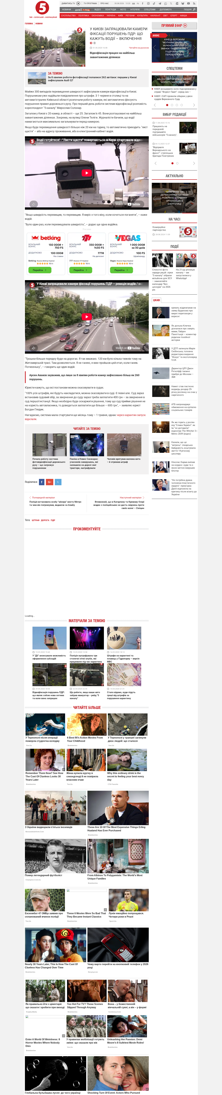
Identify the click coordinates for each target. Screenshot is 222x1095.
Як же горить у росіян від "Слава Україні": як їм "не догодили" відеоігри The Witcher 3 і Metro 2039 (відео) (184, 428)
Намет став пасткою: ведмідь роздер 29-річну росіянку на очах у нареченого (184, 390)
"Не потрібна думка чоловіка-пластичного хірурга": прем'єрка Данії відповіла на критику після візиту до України (184, 487)
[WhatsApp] (165, 3)
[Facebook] (142, 3)
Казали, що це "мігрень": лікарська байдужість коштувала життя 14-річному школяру (183, 448)
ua (133, 3)
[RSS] (194, 3)
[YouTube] (188, 3)
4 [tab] (182, 105)
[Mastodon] (177, 3)
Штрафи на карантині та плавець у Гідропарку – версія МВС (123, 658)
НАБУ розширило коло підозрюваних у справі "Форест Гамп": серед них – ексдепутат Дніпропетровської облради (175, 92)
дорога (45, 520)
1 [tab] (163, 62)
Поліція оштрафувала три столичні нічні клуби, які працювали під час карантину (86, 658)
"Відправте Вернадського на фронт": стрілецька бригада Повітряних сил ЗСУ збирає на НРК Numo (163, 154)
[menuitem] (66, 9)
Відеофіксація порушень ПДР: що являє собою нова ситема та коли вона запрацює (48, 695)
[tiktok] (154, 3)
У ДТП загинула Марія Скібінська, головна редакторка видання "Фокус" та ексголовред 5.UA (184, 354)
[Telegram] (160, 3)
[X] (171, 3)
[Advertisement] (87, 252)
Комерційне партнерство (159, 228)
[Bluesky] (183, 3)
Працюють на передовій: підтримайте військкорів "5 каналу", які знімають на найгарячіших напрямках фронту (165, 135)
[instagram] (148, 3)
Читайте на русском (139, 47)
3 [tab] (177, 105)
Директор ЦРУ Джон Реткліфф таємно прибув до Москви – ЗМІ (182, 372)
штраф (35, 520)
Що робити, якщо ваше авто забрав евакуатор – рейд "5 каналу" (85, 695)
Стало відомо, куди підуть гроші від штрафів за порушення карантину (121, 695)
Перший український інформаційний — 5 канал (42, 10)
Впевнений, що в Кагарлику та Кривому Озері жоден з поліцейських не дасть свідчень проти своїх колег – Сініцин (118, 505)
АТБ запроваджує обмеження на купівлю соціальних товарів (183, 407)
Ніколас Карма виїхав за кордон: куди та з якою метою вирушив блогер (183, 466)
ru (138, 3)
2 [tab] (186, 62)
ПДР (53, 520)
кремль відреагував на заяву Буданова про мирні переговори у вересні (183, 312)
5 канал (81, 64)
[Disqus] (87, 576)
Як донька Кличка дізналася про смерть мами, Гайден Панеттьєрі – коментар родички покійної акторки (183, 332)
